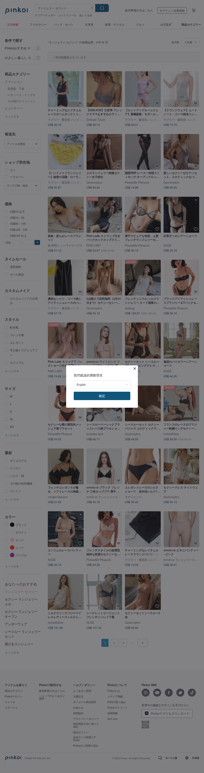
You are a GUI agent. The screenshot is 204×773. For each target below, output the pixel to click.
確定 (102, 395)
